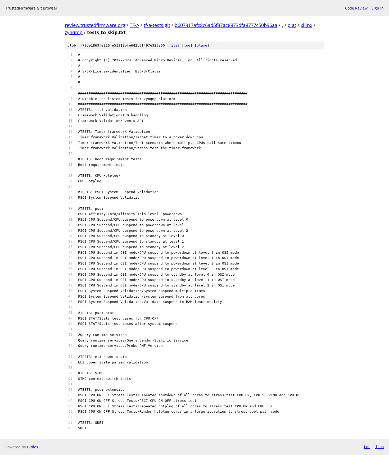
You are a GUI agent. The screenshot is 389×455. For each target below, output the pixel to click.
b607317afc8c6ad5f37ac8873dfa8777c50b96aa (226, 25)
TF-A (134, 25)
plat (292, 25)
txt (367, 447)
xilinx (306, 25)
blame (202, 45)
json (379, 447)
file (173, 45)
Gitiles (32, 446)
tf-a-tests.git (157, 25)
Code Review (356, 8)
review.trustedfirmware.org (95, 25)
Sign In (378, 8)
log (187, 45)
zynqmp (74, 32)
